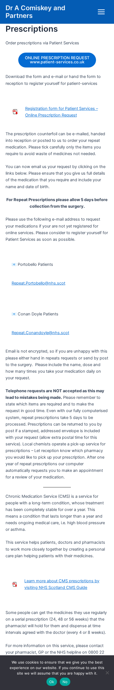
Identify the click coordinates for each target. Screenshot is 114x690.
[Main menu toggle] (101, 12)
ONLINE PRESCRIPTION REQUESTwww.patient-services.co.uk (57, 59)
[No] (107, 672)
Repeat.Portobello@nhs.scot (38, 283)
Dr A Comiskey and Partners (35, 12)
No (65, 682)
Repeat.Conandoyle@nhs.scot (40, 332)
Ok (51, 682)
